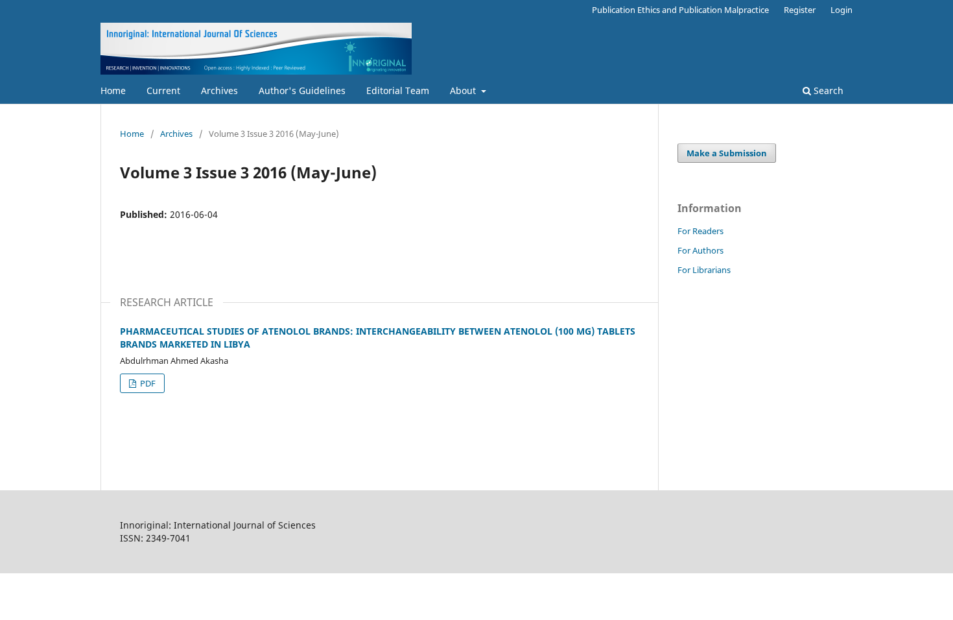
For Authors (700, 250)
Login (841, 10)
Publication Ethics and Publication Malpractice (680, 10)
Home (113, 90)
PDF (147, 383)
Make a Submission (727, 153)
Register (800, 10)
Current (163, 90)
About (464, 90)
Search (827, 90)
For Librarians (704, 270)
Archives (219, 90)
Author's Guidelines (302, 90)
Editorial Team (397, 90)
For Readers (700, 231)
